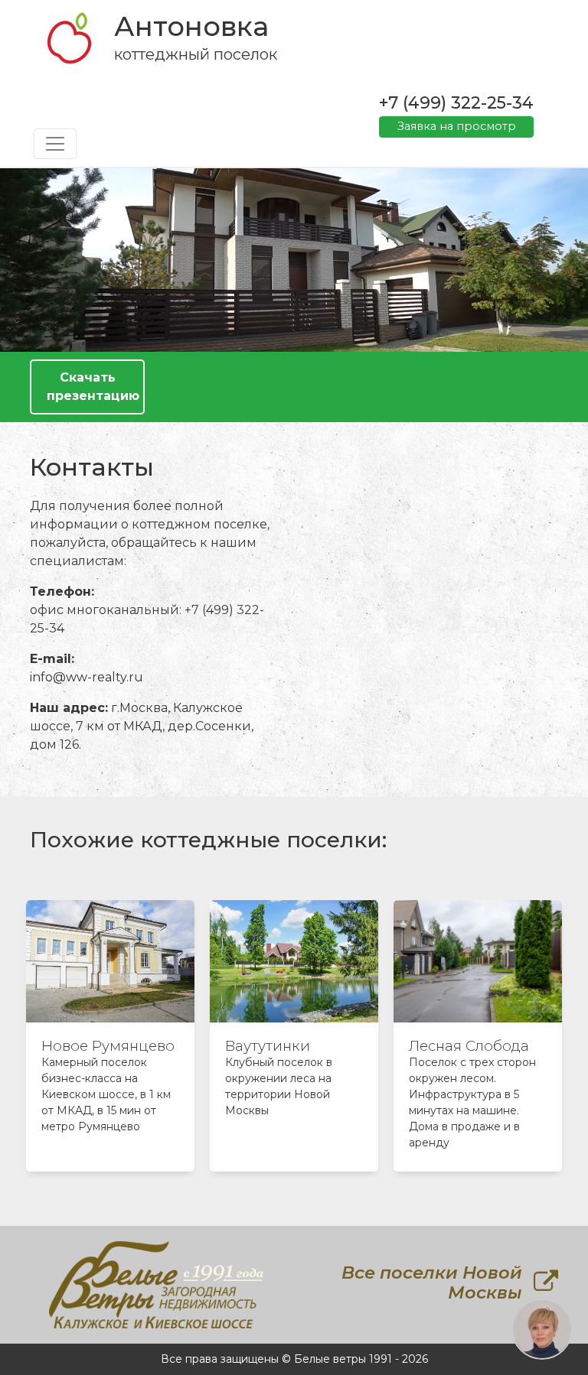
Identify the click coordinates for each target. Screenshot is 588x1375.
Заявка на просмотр (456, 126)
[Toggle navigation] (55, 143)
